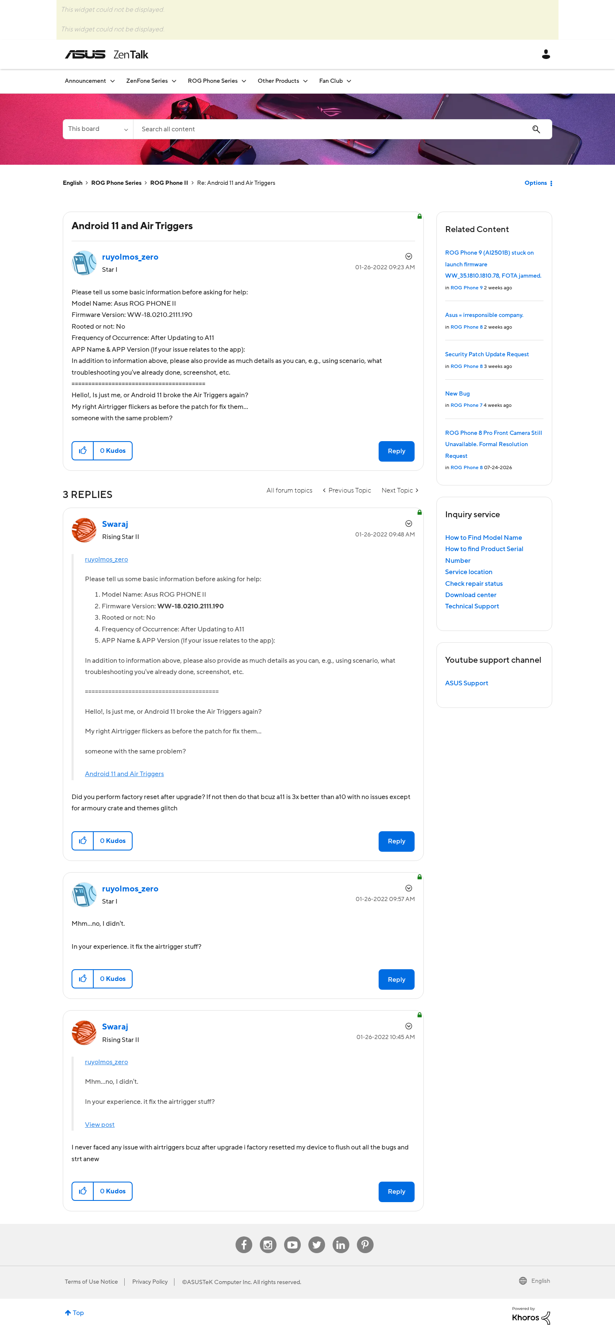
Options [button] (536, 183)
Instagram (268, 1236)
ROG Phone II (169, 183)
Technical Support (472, 606)
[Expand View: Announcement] (112, 81)
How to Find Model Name (483, 538)
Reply (396, 451)
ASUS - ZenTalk (107, 54)
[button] (83, 451)
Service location (468, 572)
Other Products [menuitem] (278, 81)
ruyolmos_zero (106, 559)
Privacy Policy (150, 1282)
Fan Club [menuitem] (331, 81)
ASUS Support (466, 683)
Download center (471, 595)
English (72, 183)
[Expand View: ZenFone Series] (174, 81)
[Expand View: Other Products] (305, 81)
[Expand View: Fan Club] (349, 81)
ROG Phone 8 (467, 327)
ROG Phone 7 (466, 405)
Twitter (316, 1236)
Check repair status (474, 584)
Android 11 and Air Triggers (124, 774)
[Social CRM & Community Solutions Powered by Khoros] (531, 1315)
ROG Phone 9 (467, 288)
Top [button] (78, 1313)
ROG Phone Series (116, 183)
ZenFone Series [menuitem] (147, 81)
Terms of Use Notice (91, 1282)
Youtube (292, 1236)
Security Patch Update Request (487, 354)
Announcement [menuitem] (85, 81)
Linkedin (341, 1236)
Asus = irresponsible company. (484, 315)
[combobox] (342, 129)
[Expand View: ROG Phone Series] (244, 81)
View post (100, 1125)
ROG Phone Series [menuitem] (213, 81)
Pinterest (365, 1236)
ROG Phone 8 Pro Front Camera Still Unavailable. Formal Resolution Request (493, 444)
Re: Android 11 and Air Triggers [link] (236, 183)
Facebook (244, 1236)
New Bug (457, 394)
